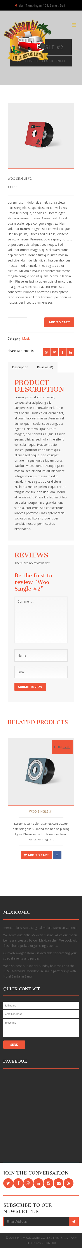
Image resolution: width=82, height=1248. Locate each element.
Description (20, 367)
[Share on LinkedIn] (70, 352)
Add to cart (59, 322)
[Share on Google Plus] (47, 352)
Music (26, 338)
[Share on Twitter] (54, 352)
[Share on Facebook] (62, 352)
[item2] (39, 139)
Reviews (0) (45, 367)
